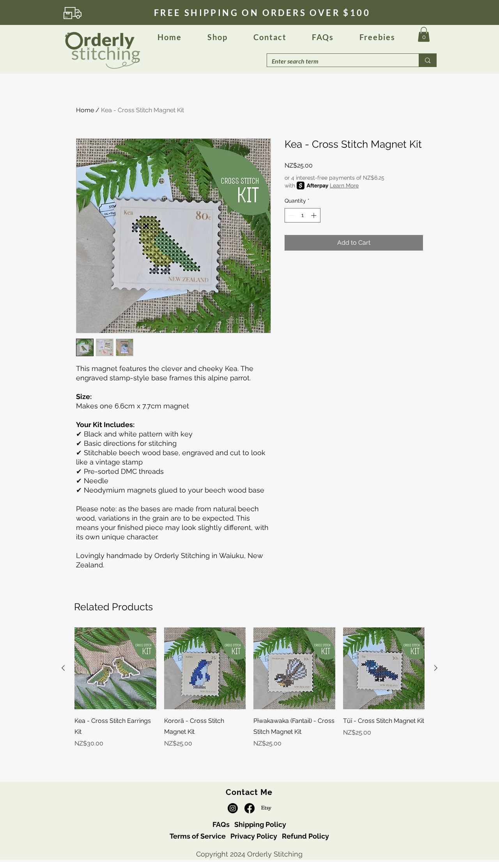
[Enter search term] (427, 60)
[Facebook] (249, 808)
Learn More (344, 185)
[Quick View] (115, 668)
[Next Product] (436, 668)
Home (85, 110)
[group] (249, 693)
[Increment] (314, 215)
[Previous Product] (63, 668)
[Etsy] (266, 808)
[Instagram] (233, 808)
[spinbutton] (303, 215)
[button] (322, 37)
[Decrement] (291, 215)
